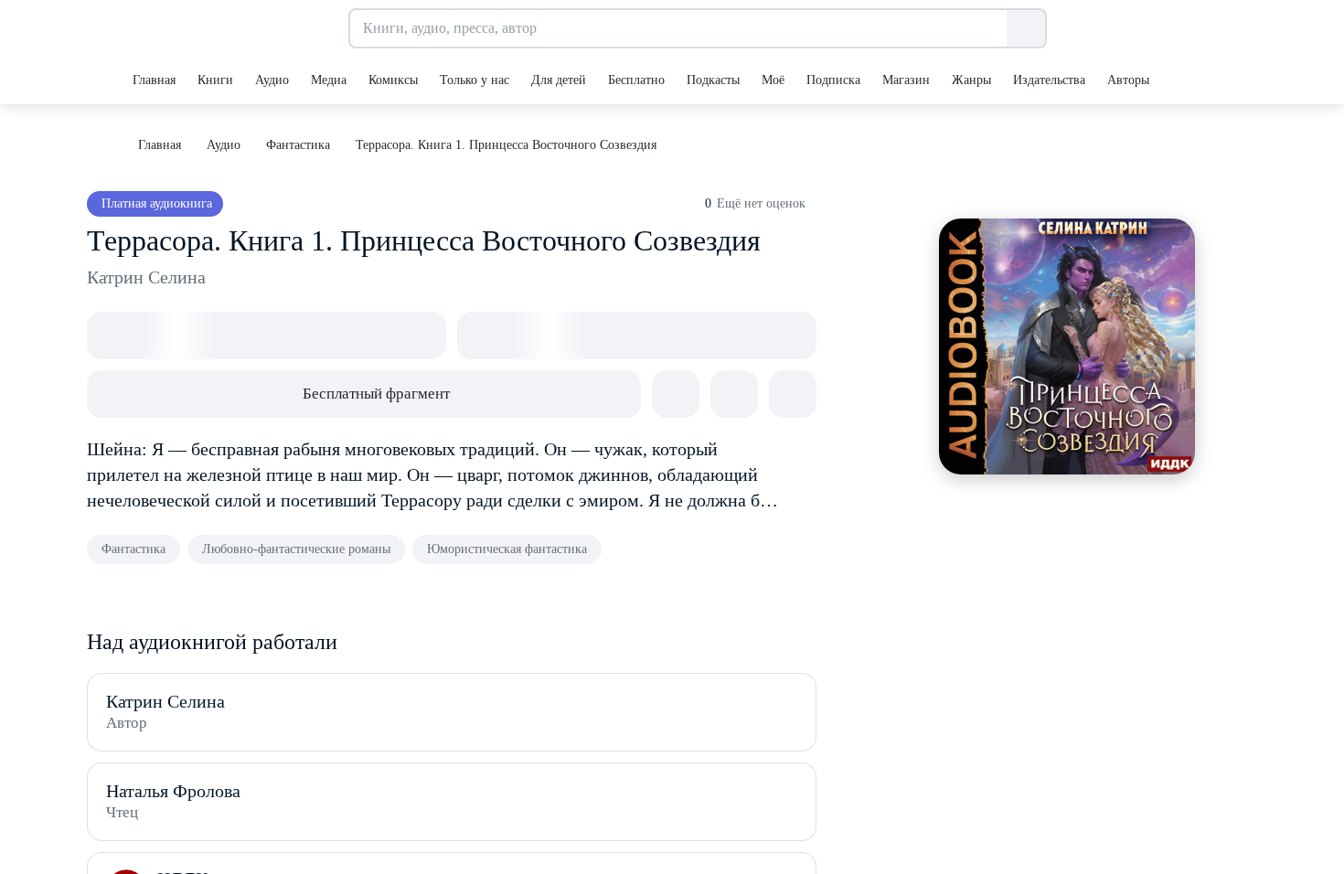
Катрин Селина (146, 277)
